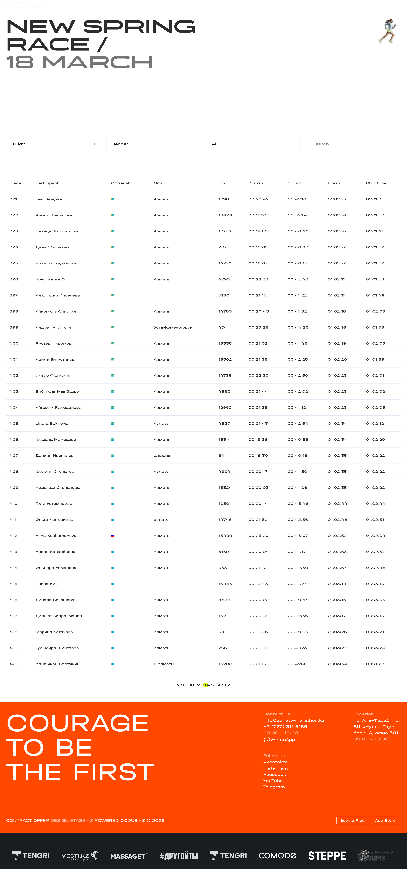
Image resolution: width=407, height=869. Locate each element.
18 (225, 685)
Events (74, 5)
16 (215, 685)
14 (206, 685)
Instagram (275, 768)
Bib (221, 183)
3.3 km (255, 183)
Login (395, 5)
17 (220, 685)
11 (192, 685)
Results (95, 5)
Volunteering (164, 5)
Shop (348, 5)
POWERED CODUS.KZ (120, 820)
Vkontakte (275, 761)
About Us (194, 5)
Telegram (274, 786)
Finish (334, 183)
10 (187, 685)
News (138, 5)
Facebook (274, 774)
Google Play (352, 820)
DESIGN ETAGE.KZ (72, 820)
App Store (385, 820)
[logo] (26, 5)
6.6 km (295, 183)
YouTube (273, 780)
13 (201, 685)
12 (197, 685)
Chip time (376, 183)
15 (211, 685)
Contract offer (27, 820)
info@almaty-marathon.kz (294, 720)
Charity (118, 5)
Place (15, 183)
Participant (47, 183)
